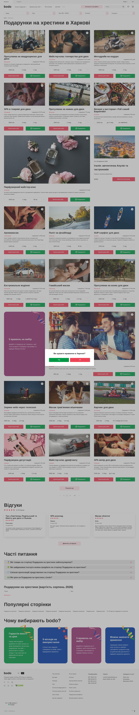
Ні (80, 360)
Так (59, 360)
